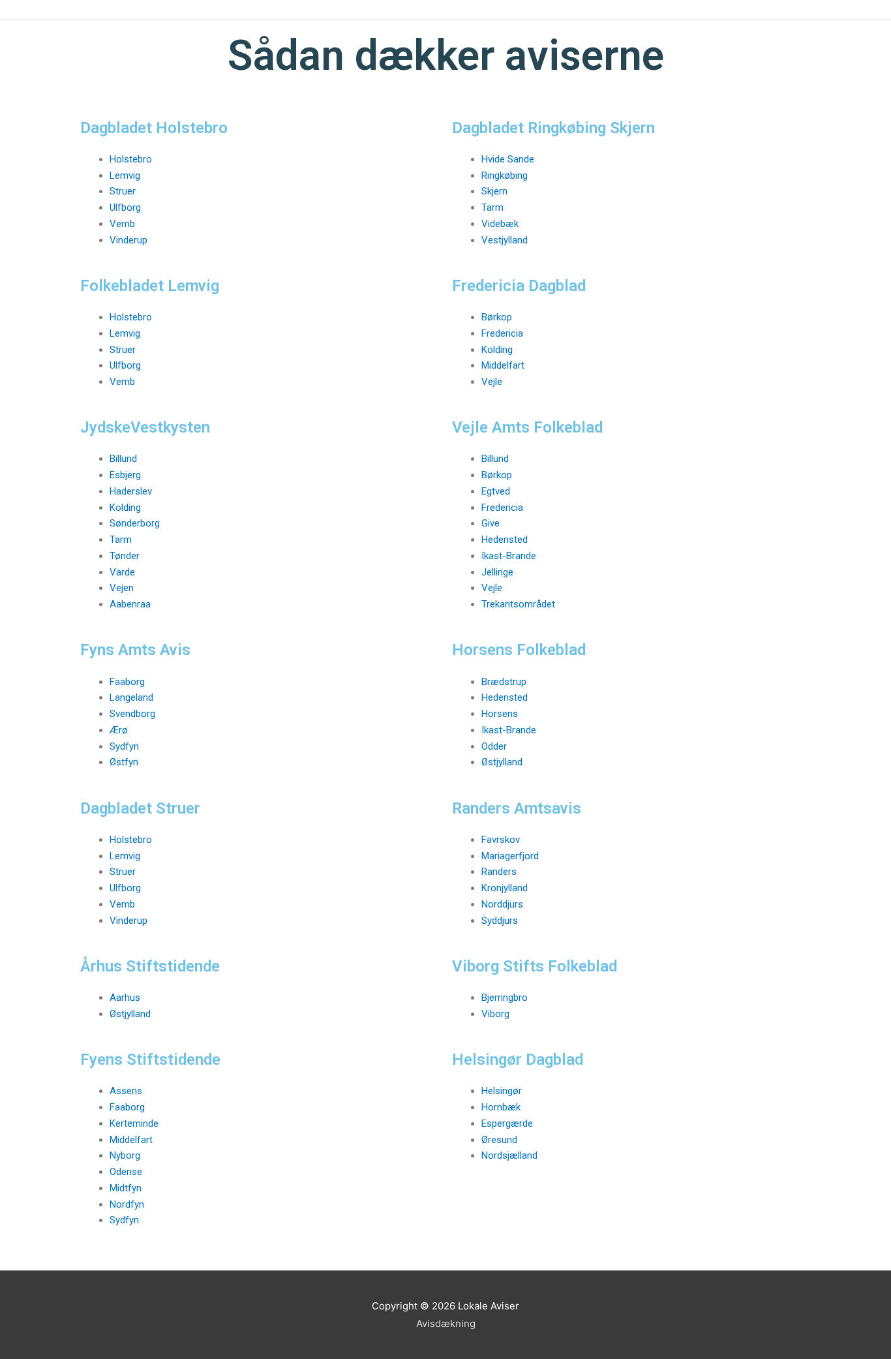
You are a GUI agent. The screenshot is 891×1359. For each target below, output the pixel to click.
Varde (122, 572)
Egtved (495, 491)
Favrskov (500, 840)
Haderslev (131, 491)
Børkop (496, 317)
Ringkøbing (504, 175)
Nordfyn (127, 1204)
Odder (494, 746)
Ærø (119, 730)
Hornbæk (501, 1107)
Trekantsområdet (518, 604)
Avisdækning (446, 1323)
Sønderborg (135, 523)
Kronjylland (504, 888)
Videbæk (500, 224)
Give (490, 523)
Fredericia (502, 333)
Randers (499, 872)
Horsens (499, 714)
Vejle (491, 382)
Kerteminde (134, 1123)
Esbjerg (125, 475)
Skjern (494, 191)
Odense (126, 1172)
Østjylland (501, 762)
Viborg (495, 1014)
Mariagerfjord (510, 856)
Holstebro (131, 159)
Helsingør (501, 1091)
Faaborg (127, 682)
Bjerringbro (504, 997)
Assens (126, 1091)
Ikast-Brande (508, 556)
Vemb (122, 224)
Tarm (492, 207)
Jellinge (497, 572)
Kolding (497, 350)
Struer (123, 191)
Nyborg (125, 1155)
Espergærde (507, 1123)
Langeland (131, 697)
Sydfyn (124, 746)
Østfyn (124, 762)
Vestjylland (504, 240)
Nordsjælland (509, 1155)
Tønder (125, 556)
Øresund (499, 1140)
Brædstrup (503, 682)
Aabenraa (130, 604)
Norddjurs (502, 904)
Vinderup (128, 240)
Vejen (122, 588)
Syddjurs (499, 920)
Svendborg (132, 714)
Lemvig (125, 175)
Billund (123, 459)
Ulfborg (125, 207)
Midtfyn (126, 1188)
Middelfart (502, 365)
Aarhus (125, 997)
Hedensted (504, 539)
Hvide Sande (507, 159)
